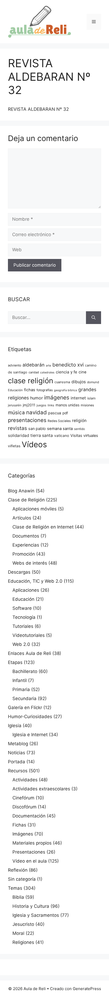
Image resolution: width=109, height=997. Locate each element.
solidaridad (18, 435)
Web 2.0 (21, 644)
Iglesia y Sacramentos (35, 915)
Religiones (23, 942)
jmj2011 (29, 405)
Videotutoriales (28, 635)
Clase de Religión (26, 499)
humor (36, 397)
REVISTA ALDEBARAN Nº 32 (38, 109)
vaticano (61, 435)
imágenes (56, 397)
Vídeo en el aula (29, 861)
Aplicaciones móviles (34, 509)
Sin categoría (22, 879)
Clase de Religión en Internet (43, 527)
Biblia (18, 897)
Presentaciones (28, 852)
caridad (34, 372)
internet (78, 397)
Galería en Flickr (25, 707)
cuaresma (62, 382)
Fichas (19, 825)
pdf (65, 413)
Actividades (25, 779)
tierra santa (41, 435)
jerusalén (14, 405)
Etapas (15, 662)
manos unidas (67, 405)
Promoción (23, 554)
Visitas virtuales (84, 435)
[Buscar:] (47, 317)
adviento (14, 365)
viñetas (14, 446)
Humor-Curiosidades (30, 716)
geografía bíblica (65, 390)
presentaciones (27, 420)
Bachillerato (24, 671)
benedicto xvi (68, 365)
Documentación (29, 816)
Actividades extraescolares (41, 788)
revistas (17, 428)
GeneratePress (87, 988)
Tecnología (23, 617)
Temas (15, 888)
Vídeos (34, 444)
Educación (15, 390)
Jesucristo (23, 924)
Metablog (18, 743)
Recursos (18, 770)
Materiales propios (32, 843)
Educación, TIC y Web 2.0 (35, 581)
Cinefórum (23, 797)
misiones (87, 405)
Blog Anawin (21, 490)
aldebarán (33, 365)
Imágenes (22, 834)
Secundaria (24, 698)
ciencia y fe (66, 371)
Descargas (19, 572)
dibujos (78, 381)
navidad (36, 412)
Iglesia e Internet (30, 734)
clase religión (30, 380)
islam (91, 398)
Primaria (21, 689)
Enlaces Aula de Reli (29, 653)
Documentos (25, 536)
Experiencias (25, 545)
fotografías (45, 390)
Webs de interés (29, 563)
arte (48, 365)
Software (22, 608)
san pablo (37, 428)
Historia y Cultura (30, 906)
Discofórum (24, 806)
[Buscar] (93, 317)
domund (93, 382)
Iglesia (14, 725)
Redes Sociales (59, 421)
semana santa (60, 428)
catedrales (47, 372)
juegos (41, 405)
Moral (18, 933)
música (16, 413)
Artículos (21, 518)
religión (79, 420)
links (51, 405)
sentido (79, 429)
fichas (29, 389)
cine (83, 372)
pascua (54, 413)
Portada (16, 761)
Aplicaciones (25, 590)
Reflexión (18, 870)
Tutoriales (22, 626)
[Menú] (94, 22)
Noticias (16, 752)
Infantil (19, 680)
